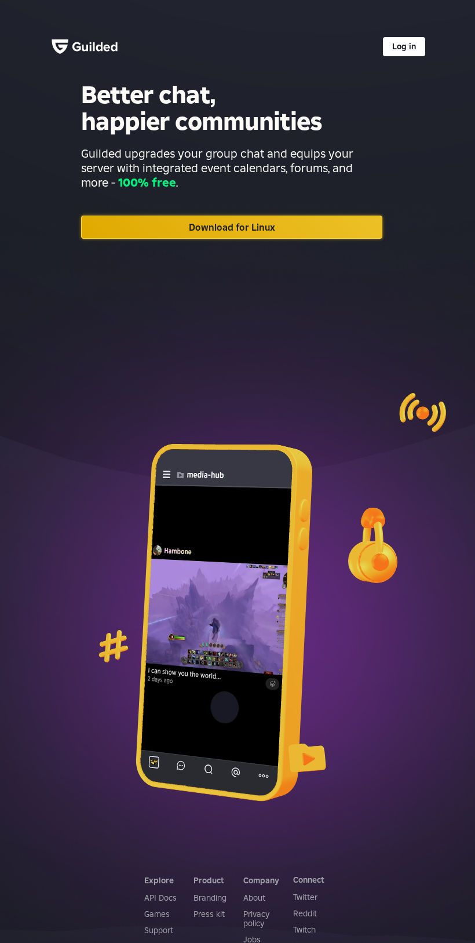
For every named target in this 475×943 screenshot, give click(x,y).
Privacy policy (256, 918)
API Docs (160, 897)
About (254, 897)
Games (157, 914)
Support (158, 930)
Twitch (304, 929)
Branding (209, 897)
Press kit (209, 914)
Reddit (305, 913)
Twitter (305, 897)
